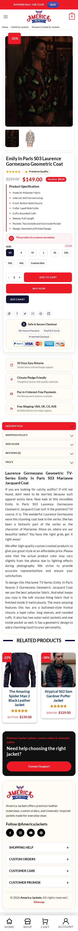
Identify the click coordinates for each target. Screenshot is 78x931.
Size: (9, 246)
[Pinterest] (41, 833)
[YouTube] (31, 833)
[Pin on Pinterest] (41, 314)
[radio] (10, 252)
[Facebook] (10, 833)
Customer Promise (39, 882)
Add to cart (48, 277)
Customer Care (39, 870)
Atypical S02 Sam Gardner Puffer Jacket (58, 696)
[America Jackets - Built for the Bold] (39, 17)
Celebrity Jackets (20, 27)
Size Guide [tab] (12, 443)
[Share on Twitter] (25, 314)
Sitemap (39, 902)
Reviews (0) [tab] (13, 452)
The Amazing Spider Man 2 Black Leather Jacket (19, 698)
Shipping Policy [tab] (17, 434)
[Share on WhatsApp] (9, 314)
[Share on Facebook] (17, 314)
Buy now (39, 288)
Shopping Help (39, 847)
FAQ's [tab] (9, 461)
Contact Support (39, 766)
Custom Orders (39, 859)
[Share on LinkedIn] (49, 314)
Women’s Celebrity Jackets (45, 27)
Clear (68, 245)
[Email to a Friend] (33, 314)
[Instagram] (20, 833)
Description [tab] (14, 426)
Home (5, 27)
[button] (5, 16)
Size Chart (17, 299)
